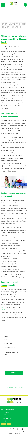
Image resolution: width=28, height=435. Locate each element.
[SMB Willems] (14, 3)
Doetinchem (16, 431)
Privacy (24, 429)
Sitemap (20, 429)
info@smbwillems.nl (7, 310)
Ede (11, 431)
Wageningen (17, 433)
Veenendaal (10, 433)
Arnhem (7, 431)
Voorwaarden (19, 387)
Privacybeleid (9, 387)
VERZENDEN (13, 373)
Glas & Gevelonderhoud (7, 409)
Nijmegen (22, 431)
